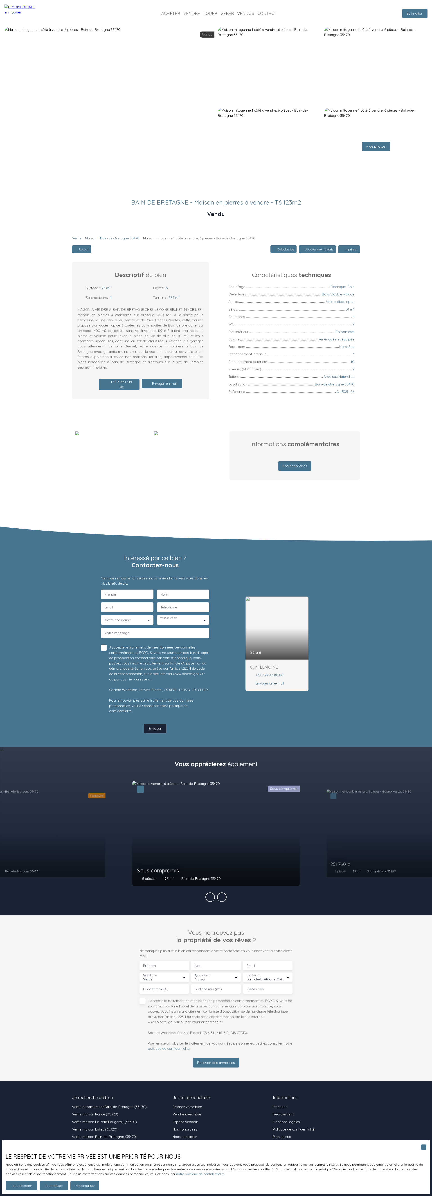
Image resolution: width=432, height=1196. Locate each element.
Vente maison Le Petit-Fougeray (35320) (104, 1121)
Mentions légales (286, 1121)
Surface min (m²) (208, 989)
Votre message (116, 633)
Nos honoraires (185, 1129)
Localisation (253, 975)
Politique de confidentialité (294, 1129)
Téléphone (168, 607)
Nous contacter (185, 1136)
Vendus (245, 13)
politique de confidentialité (169, 1048)
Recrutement (283, 1114)
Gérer (227, 13)
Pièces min (255, 989)
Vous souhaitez (168, 618)
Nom (164, 594)
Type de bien (202, 975)
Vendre (191, 13)
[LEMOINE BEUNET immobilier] (27, 13)
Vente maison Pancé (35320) (95, 1114)
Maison (91, 238)
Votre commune (118, 620)
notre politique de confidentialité (200, 1174)
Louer (210, 13)
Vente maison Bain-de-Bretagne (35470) (104, 1136)
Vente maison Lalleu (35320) (94, 1129)
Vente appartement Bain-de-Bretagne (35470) (109, 1106)
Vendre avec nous (187, 1114)
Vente (76, 238)
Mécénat (280, 1106)
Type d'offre (150, 975)
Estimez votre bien (187, 1106)
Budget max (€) (156, 989)
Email (108, 607)
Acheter (170, 13)
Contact (267, 13)
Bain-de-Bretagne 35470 (120, 238)
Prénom (110, 594)
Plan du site (282, 1136)
